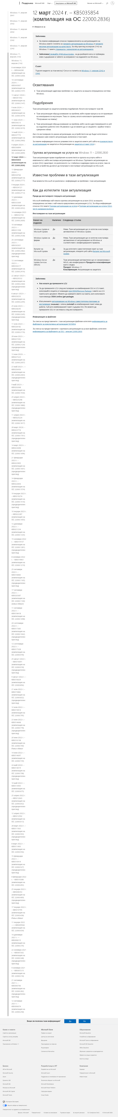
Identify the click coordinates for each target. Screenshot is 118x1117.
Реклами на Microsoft (9, 1088)
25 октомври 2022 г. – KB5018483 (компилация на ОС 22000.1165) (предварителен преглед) (18, 577)
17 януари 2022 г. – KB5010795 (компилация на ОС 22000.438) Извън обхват (19, 912)
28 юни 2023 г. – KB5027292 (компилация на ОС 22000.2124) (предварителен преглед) (18, 343)
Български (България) (12, 1101)
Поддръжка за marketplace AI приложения (53, 1076)
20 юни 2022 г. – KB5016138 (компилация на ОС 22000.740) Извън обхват (18, 743)
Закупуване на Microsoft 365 (66, 3)
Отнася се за (39, 27)
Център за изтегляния (47, 1036)
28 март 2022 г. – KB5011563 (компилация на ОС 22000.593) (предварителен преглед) (19, 832)
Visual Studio (45, 1095)
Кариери (82, 1069)
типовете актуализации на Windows (78, 44)
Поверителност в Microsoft (87, 1073)
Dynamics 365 (7, 1080)
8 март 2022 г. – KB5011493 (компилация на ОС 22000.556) (18, 847)
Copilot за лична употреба (10, 1036)
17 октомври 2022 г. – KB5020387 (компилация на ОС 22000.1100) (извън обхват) (18, 597)
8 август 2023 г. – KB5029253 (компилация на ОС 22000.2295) (19, 297)
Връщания (44, 1040)
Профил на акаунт (46, 1033)
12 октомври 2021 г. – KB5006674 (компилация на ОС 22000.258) (18, 1006)
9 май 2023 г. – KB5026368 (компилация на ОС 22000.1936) (18, 388)
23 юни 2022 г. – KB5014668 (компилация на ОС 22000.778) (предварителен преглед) (18, 726)
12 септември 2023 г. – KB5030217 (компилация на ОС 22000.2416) (18, 266)
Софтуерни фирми (46, 1091)
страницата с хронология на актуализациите (74, 49)
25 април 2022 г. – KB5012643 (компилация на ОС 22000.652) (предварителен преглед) (18, 802)
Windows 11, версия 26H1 (18, 14)
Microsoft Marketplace (47, 1084)
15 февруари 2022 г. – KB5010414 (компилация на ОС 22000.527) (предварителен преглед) (18, 864)
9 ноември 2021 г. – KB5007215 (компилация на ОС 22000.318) (18, 971)
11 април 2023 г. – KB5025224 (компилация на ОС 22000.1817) (18, 419)
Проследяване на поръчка (48, 1044)
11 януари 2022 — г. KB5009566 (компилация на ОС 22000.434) (18, 926)
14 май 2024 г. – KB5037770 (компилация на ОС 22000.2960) (18, 136)
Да (70, 1021)
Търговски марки (65, 1112)
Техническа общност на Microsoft (50, 1080)
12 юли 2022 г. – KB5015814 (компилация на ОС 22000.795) (18, 711)
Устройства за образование (88, 1036)
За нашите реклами (78, 1112)
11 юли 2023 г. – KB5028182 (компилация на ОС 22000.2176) (18, 328)
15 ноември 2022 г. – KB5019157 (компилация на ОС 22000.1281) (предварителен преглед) (19, 546)
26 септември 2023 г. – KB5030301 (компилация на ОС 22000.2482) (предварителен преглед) (18, 248)
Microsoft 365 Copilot (9, 1091)
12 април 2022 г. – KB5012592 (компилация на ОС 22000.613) (18, 817)
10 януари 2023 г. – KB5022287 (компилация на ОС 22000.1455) (19, 515)
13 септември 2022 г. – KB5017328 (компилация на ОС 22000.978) (18, 649)
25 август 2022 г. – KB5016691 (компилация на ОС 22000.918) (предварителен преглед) (19, 666)
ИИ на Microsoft (7, 1069)
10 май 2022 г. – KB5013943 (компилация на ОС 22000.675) (18, 787)
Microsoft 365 (39, 3)
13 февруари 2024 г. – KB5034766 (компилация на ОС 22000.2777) (18, 175)
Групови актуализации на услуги (63, 206)
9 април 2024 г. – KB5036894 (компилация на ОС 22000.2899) (19, 148)
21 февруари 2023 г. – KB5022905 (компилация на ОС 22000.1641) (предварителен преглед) (18, 465)
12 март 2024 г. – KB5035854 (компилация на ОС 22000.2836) (19, 161)
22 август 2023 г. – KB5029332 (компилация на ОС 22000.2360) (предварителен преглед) (19, 282)
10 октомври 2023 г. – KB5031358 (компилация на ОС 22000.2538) (18, 230)
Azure (4, 1076)
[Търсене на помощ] (107, 3)
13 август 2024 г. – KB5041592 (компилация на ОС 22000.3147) (19, 99)
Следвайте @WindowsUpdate (61, 54)
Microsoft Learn (45, 1073)
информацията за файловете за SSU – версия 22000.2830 (57, 331)
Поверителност (36, 1112)
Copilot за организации (9, 1033)
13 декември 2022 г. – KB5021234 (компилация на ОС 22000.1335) (18, 529)
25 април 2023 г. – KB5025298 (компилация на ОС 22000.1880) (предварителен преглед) (18, 404)
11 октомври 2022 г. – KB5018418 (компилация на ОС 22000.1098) (18, 613)
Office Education (84, 1048)
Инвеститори (83, 1076)
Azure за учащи (84, 1059)
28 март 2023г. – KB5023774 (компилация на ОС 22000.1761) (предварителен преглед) (18, 434)
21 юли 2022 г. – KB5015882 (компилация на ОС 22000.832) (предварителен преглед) (18, 696)
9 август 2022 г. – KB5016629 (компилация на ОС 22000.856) (19, 681)
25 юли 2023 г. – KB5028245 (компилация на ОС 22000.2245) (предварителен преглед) (18, 313)
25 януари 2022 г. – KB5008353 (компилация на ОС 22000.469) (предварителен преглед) (19, 896)
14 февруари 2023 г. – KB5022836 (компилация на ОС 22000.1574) (18, 483)
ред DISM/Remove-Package (80, 291)
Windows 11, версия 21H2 (15, 55)
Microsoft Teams (7, 1095)
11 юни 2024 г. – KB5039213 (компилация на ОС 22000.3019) (18, 124)
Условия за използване (50, 1112)
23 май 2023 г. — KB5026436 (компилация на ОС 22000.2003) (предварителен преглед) (19, 373)
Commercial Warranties (47, 1051)
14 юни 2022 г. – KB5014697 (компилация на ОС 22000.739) (18, 756)
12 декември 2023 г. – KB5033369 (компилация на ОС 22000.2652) (18, 202)
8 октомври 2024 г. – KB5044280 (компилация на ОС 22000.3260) (19, 71)
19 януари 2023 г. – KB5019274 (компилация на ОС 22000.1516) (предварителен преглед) (19, 500)
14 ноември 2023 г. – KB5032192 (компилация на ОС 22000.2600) (19, 216)
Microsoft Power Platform (48, 1088)
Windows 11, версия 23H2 (18, 38)
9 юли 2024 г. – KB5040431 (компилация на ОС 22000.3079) (18, 111)
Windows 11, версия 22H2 (18, 47)
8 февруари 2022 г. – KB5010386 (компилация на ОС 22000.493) (19, 880)
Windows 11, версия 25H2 (18, 22)
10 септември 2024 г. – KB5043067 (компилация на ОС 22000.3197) (18, 85)
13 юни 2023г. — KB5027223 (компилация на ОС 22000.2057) (18, 358)
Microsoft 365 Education (86, 1044)
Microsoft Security (8, 1073)
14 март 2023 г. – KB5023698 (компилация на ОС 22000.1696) (19, 449)
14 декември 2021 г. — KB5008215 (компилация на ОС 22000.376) (18, 940)
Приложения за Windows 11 (11, 1044)
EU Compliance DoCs (93, 1112)
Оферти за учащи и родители (88, 1055)
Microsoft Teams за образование (89, 1040)
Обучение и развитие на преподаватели (91, 1051)
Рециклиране (45, 1048)
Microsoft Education (85, 1033)
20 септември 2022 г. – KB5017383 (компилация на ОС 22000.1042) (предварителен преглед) (18, 631)
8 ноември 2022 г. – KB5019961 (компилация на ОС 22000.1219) (18, 561)
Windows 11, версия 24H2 (18, 30)
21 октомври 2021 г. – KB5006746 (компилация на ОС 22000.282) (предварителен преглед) (18, 988)
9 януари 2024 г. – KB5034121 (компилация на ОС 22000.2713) (18, 188)
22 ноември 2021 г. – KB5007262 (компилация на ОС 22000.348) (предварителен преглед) (19, 957)
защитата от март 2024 (84, 144)
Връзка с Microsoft (23, 1112)
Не (84, 1021)
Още (49, 3)
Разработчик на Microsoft (48, 1069)
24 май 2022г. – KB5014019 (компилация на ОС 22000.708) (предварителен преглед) (18, 772)
